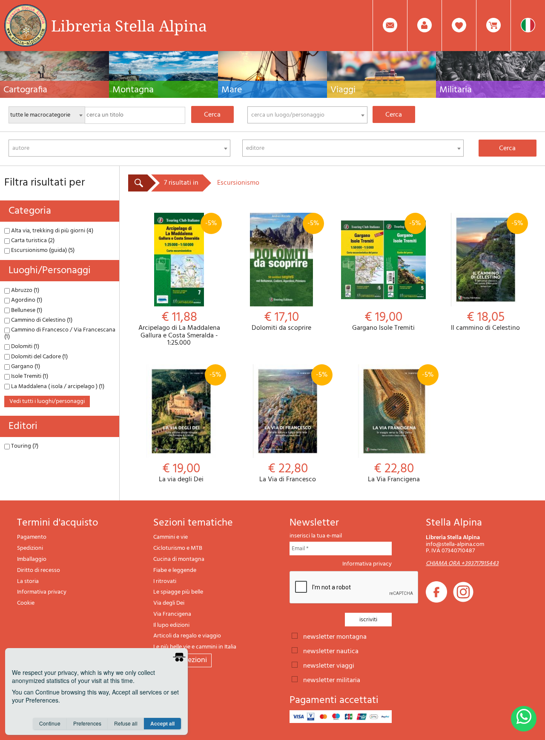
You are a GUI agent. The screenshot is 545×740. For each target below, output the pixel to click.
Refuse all (126, 723)
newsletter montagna (335, 636)
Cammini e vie (170, 537)
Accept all (162, 723)
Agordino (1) (26, 300)
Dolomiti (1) (24, 346)
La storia (28, 581)
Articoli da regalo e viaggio (187, 635)
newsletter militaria (331, 679)
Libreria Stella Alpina (129, 25)
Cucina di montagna (178, 559)
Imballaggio (31, 559)
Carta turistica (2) (32, 241)
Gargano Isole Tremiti (386, 275)
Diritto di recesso (38, 570)
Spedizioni (30, 548)
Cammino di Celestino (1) (41, 320)
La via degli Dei (190, 426)
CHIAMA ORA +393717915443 (462, 564)
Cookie (25, 603)
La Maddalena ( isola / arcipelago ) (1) (57, 386)
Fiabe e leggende (174, 570)
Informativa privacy (41, 592)
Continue (49, 723)
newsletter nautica (331, 650)
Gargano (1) (25, 366)
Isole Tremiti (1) (29, 376)
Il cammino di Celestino (487, 275)
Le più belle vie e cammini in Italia (194, 647)
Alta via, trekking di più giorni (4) (51, 231)
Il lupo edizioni (171, 625)
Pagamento (31, 537)
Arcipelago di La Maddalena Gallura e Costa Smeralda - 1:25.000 (179, 282)
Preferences (87, 723)
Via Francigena (172, 614)
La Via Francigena (401, 426)
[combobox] (307, 114)
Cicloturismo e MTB (177, 548)
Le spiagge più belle (178, 592)
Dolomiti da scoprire (285, 275)
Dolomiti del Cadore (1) (39, 357)
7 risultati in (181, 183)
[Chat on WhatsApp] (523, 718)
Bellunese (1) (26, 310)
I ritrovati (164, 581)
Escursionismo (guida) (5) (42, 250)
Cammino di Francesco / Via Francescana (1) (59, 333)
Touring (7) (24, 446)
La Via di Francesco (293, 426)
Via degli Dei (168, 603)
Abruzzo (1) (24, 290)
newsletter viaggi (328, 665)
